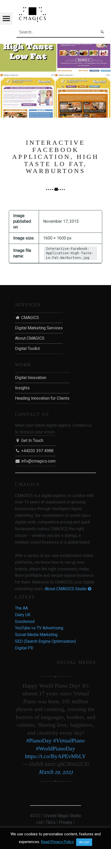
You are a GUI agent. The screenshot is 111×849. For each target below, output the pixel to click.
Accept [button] (84, 842)
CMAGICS (29, 317)
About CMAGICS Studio (66, 588)
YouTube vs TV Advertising (39, 627)
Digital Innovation (30, 377)
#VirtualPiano (69, 740)
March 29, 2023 (55, 772)
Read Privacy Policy (57, 841)
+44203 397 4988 (36, 450)
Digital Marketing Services (39, 327)
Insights (22, 387)
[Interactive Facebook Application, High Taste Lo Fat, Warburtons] (55, 47)
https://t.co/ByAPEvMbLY (55, 756)
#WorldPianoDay (55, 748)
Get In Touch (31, 440)
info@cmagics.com (38, 461)
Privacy (65, 822)
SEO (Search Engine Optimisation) (45, 641)
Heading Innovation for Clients (42, 398)
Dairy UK (22, 614)
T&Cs (51, 822)
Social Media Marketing (36, 634)
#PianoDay (39, 740)
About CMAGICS (29, 338)
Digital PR (24, 648)
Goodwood (25, 621)
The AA (21, 608)
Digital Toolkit (27, 348)
